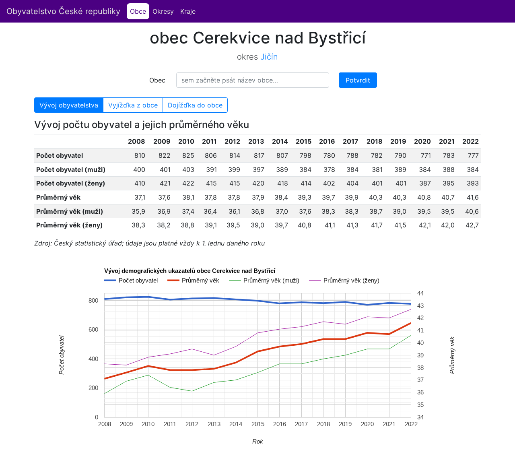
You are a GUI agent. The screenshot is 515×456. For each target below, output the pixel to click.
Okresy (163, 11)
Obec (157, 80)
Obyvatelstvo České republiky (63, 11)
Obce (139, 11)
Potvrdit (358, 80)
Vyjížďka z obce (133, 105)
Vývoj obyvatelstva (68, 105)
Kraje (188, 11)
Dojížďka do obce (195, 105)
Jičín (269, 57)
